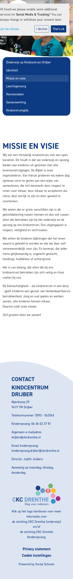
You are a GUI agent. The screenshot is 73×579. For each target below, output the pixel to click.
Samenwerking (16, 102)
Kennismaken (15, 94)
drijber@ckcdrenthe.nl (26, 437)
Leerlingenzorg (16, 86)
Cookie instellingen (36, 555)
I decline (41, 29)
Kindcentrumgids (17, 110)
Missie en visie (16, 78)
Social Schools (44, 564)
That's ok (58, 29)
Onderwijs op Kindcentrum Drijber (28, 62)
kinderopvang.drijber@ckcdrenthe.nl (35, 451)
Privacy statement (36, 549)
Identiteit (12, 70)
